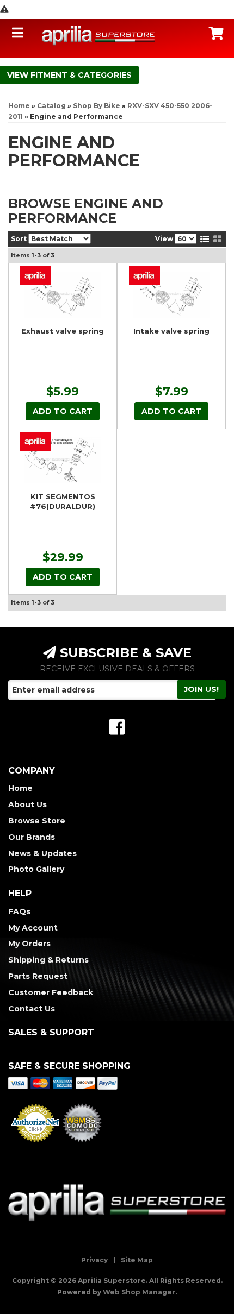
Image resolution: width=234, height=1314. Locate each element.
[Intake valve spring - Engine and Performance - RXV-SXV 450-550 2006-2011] (171, 295)
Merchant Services (35, 1145)
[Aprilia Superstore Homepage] (98, 35)
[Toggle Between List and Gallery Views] (211, 239)
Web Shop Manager (139, 1292)
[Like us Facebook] (117, 727)
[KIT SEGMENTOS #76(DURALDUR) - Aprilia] (36, 441)
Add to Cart (63, 411)
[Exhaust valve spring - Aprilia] (36, 275)
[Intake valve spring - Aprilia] (144, 275)
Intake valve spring (171, 330)
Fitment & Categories (81, 75)
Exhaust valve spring (62, 330)
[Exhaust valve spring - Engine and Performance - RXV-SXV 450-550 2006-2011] (62, 295)
